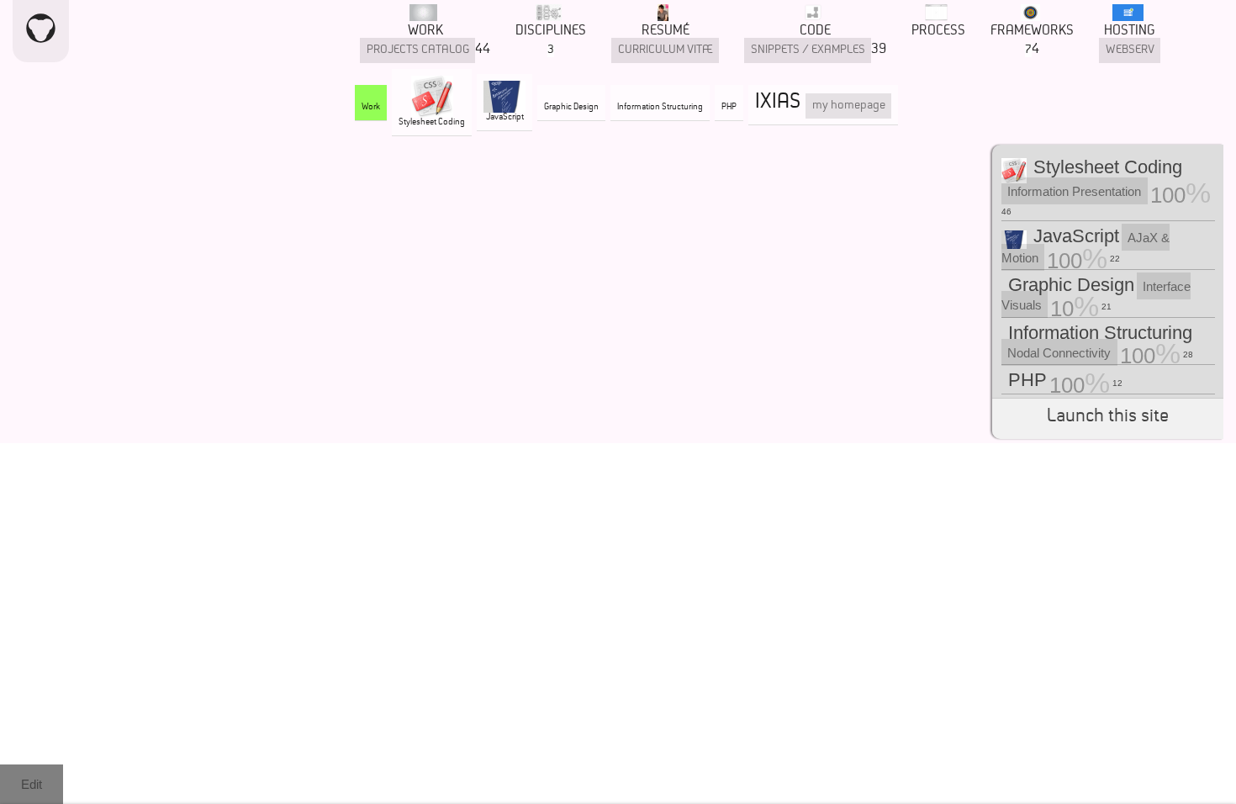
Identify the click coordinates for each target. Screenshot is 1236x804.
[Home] (41, 31)
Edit (31, 784)
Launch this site (1108, 418)
